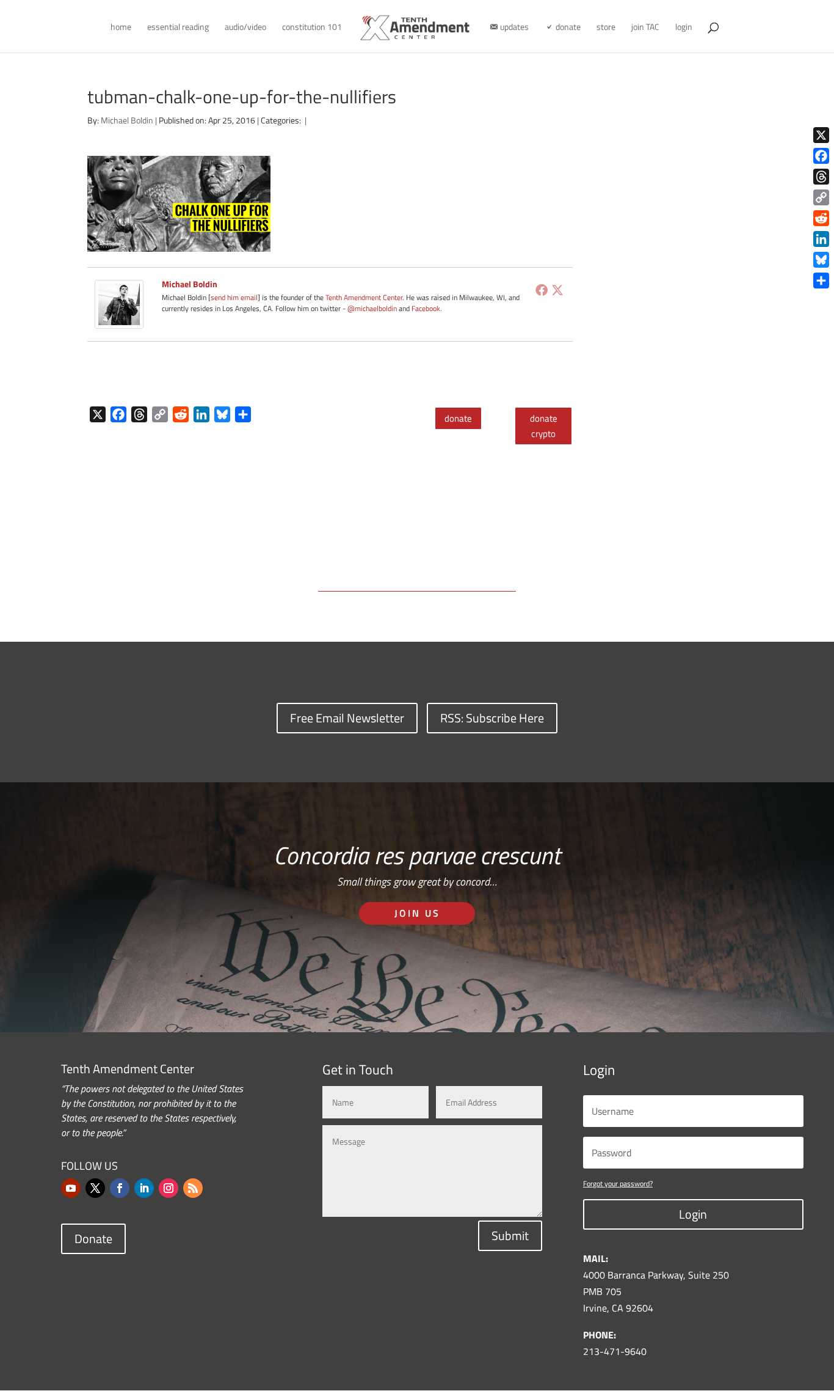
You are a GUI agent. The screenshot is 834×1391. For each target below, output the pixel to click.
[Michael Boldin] (119, 320)
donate (458, 418)
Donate (93, 1238)
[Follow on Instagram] (168, 1188)
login (683, 28)
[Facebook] (541, 289)
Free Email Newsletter (347, 717)
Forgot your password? (618, 1183)
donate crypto (543, 426)
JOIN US (417, 913)
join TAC (645, 28)
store (605, 28)
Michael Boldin (127, 120)
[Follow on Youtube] (71, 1188)
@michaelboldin (373, 308)
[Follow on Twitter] (95, 1188)
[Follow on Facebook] (119, 1188)
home (121, 28)
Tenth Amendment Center (363, 297)
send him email (234, 297)
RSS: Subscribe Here (492, 717)
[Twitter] (557, 289)
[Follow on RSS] (193, 1188)
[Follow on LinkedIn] (144, 1188)
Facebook (426, 308)
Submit (510, 1235)
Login (693, 1214)
